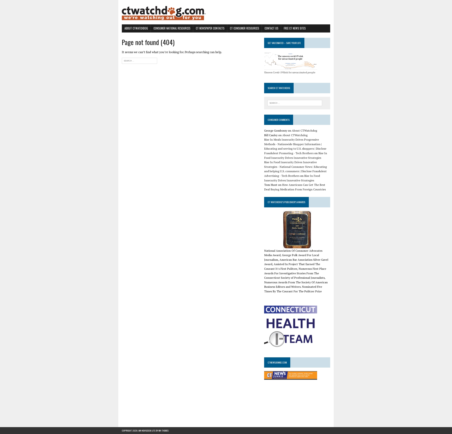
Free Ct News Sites (295, 28)
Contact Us (271, 28)
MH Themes (164, 430)
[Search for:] (139, 60)
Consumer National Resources (171, 28)
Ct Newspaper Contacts (210, 28)
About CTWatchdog (136, 28)
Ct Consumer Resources (244, 28)
